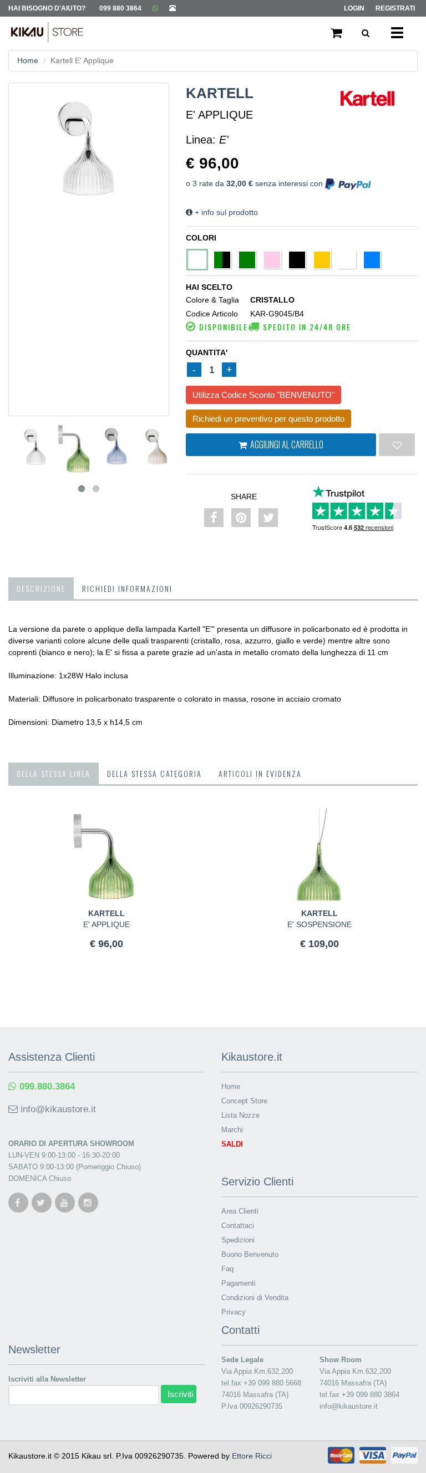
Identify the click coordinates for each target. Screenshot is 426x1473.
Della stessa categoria (154, 773)
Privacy (233, 1312)
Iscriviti (180, 1394)
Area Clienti (239, 1211)
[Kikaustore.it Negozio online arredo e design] (41, 30)
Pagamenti (238, 1283)
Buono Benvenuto (249, 1254)
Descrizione (41, 588)
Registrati (395, 8)
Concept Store (244, 1101)
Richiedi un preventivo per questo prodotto (268, 418)
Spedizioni (238, 1240)
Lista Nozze (240, 1115)
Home (27, 60)
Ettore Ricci (252, 1455)
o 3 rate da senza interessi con (255, 183)
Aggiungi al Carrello (285, 444)
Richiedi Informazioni (127, 588)
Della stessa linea (53, 773)
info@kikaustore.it (57, 1109)
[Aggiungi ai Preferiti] (397, 444)
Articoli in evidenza (260, 773)
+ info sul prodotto (225, 212)
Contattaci (237, 1225)
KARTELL (219, 93)
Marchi (232, 1130)
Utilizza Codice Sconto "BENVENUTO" (263, 395)
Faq (227, 1269)
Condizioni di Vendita (254, 1297)
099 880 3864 (120, 8)
